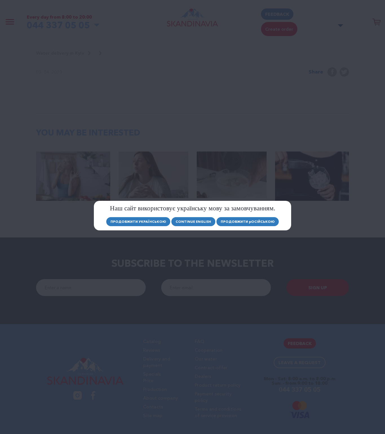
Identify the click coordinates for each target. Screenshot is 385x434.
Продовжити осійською (248, 221)
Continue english (193, 221)
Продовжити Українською (138, 221)
